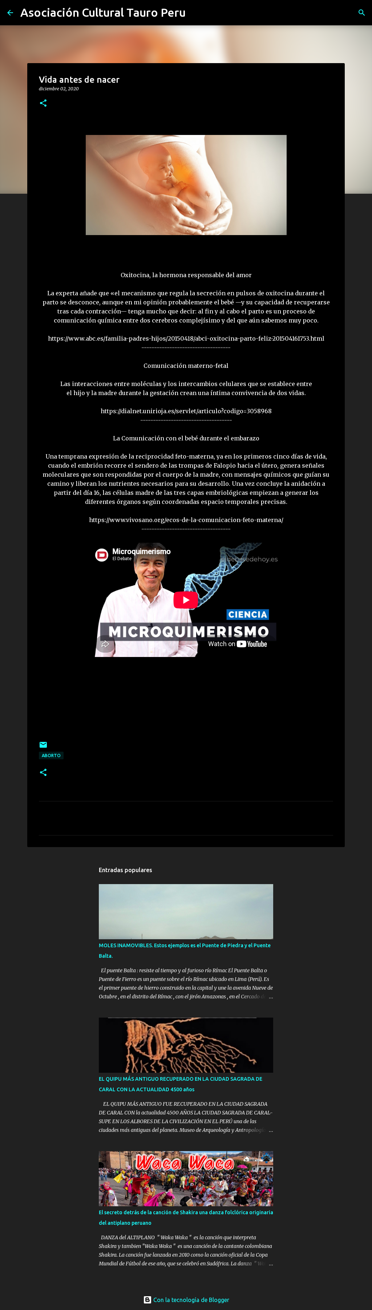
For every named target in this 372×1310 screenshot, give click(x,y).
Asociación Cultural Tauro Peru (103, 12)
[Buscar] (195, 12)
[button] (43, 103)
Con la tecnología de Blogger (190, 1300)
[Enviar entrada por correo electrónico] (43, 747)
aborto (51, 755)
